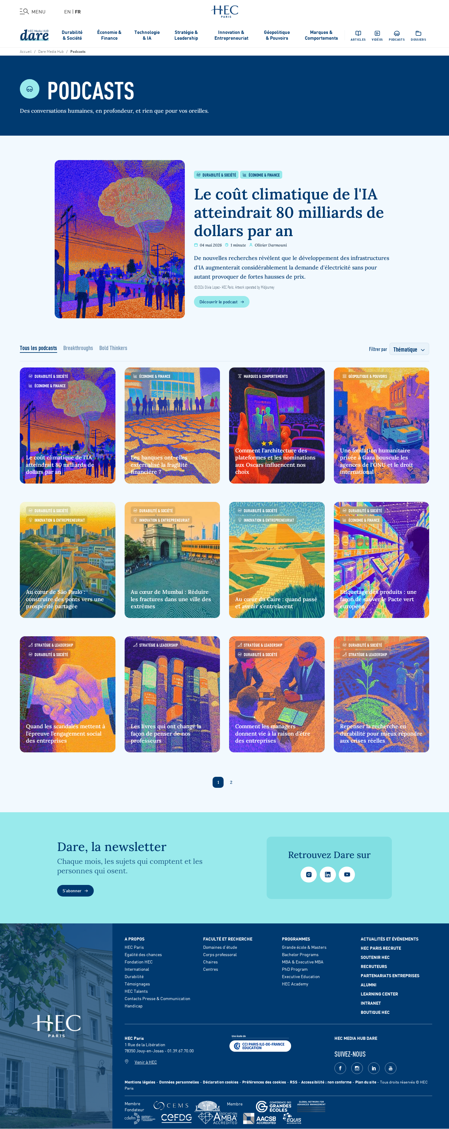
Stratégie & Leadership (186, 35)
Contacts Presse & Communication (157, 998)
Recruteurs (374, 966)
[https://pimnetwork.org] (207, 1107)
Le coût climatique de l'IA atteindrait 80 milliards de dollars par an (289, 212)
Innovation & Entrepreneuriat (231, 35)
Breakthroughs (78, 348)
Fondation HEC (139, 962)
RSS (294, 1082)
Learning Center (379, 994)
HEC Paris (134, 947)
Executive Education (301, 976)
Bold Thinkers (113, 348)
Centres (210, 969)
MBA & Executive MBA (302, 962)
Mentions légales (140, 1082)
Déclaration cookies (221, 1082)
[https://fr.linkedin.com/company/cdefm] (140, 1118)
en (67, 11)
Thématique (405, 349)
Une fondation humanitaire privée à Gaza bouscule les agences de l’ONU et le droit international (376, 461)
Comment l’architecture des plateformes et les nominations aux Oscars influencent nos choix (275, 461)
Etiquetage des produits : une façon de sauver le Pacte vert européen (378, 599)
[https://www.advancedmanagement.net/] (311, 1106)
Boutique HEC (375, 1012)
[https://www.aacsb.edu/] (259, 1118)
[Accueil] (224, 10)
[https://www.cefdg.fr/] (176, 1118)
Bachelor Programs (300, 954)
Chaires (210, 962)
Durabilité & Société (72, 35)
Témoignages (137, 984)
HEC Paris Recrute (381, 948)
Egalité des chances (143, 954)
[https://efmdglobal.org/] (292, 1118)
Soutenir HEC (375, 957)
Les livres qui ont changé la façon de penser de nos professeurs (166, 733)
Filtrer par (378, 348)
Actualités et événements (389, 939)
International (137, 969)
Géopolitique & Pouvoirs (277, 35)
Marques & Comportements (321, 35)
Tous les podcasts (38, 348)
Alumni (368, 984)
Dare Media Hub (51, 51)
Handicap (134, 1006)
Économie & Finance (109, 35)
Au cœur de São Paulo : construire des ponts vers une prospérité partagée (65, 599)
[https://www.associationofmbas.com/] (217, 1118)
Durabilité (134, 976)
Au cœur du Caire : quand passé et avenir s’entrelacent (276, 603)
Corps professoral (220, 954)
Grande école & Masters (304, 947)
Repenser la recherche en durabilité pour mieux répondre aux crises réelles (381, 733)
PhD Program (295, 969)
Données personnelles (179, 1082)
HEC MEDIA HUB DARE (355, 1038)
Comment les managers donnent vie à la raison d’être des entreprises (272, 733)
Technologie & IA (147, 35)
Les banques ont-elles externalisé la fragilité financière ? (159, 464)
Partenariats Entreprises (390, 975)
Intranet (371, 1003)
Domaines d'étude (220, 947)
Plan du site (365, 1082)
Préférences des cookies (264, 1082)
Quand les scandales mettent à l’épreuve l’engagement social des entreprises (65, 733)
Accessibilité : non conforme (326, 1082)
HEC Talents (136, 991)
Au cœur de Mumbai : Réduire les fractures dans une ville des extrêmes (171, 599)
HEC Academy (295, 984)
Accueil (25, 51)
